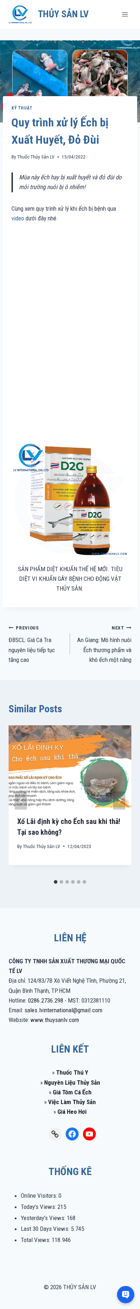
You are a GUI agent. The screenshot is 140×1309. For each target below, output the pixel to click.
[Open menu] (124, 14)
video (17, 218)
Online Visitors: (40, 1195)
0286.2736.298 (45, 1000)
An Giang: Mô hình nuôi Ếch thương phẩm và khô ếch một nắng (104, 644)
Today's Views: (39, 1206)
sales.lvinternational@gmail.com (63, 1010)
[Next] (119, 801)
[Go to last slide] (21, 801)
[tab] (55, 882)
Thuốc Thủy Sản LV (36, 157)
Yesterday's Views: (44, 1217)
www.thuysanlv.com (55, 1019)
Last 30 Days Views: (46, 1228)
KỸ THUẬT (22, 108)
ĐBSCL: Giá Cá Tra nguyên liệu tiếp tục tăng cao (32, 644)
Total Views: (36, 1239)
